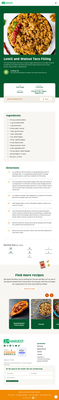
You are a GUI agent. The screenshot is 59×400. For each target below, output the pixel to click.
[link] (7, 3)
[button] (7, 3)
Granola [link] (19, 324)
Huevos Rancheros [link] (41, 324)
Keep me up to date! (12, 381)
